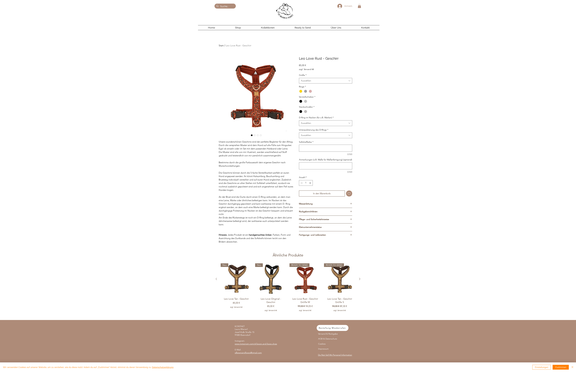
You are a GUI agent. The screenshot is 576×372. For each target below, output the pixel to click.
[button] (359, 6)
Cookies (322, 343)
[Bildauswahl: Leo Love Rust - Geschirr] (251, 135)
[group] (288, 290)
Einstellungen (541, 367)
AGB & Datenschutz (327, 338)
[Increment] (310, 183)
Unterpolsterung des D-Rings (313, 129)
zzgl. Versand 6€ (306, 69)
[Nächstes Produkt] (360, 279)
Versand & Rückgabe (328, 333)
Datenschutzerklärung (163, 367)
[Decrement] (301, 183)
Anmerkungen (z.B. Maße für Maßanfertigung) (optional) (325, 159)
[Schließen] (572, 367)
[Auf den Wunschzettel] (349, 193)
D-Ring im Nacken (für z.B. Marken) (316, 117)
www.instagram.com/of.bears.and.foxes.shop (256, 343)
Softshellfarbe (306, 142)
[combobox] (325, 81)
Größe (302, 75)
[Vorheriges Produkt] (216, 279)
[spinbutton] (306, 183)
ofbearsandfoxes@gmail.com (248, 352)
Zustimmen (560, 367)
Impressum (323, 348)
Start (221, 45)
